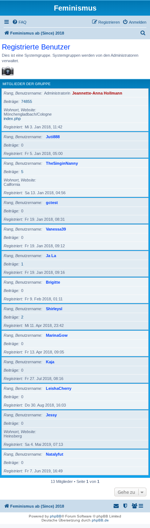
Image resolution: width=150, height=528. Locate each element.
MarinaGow (57, 335)
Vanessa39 (56, 229)
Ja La (51, 255)
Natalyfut (54, 454)
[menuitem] (19, 22)
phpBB (56, 516)
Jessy (51, 415)
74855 (26, 101)
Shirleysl (54, 309)
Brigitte (53, 282)
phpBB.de (100, 520)
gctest (52, 202)
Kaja (50, 362)
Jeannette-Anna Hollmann (97, 93)
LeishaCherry (58, 388)
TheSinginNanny (62, 163)
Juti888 (53, 137)
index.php (12, 118)
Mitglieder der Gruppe (27, 84)
